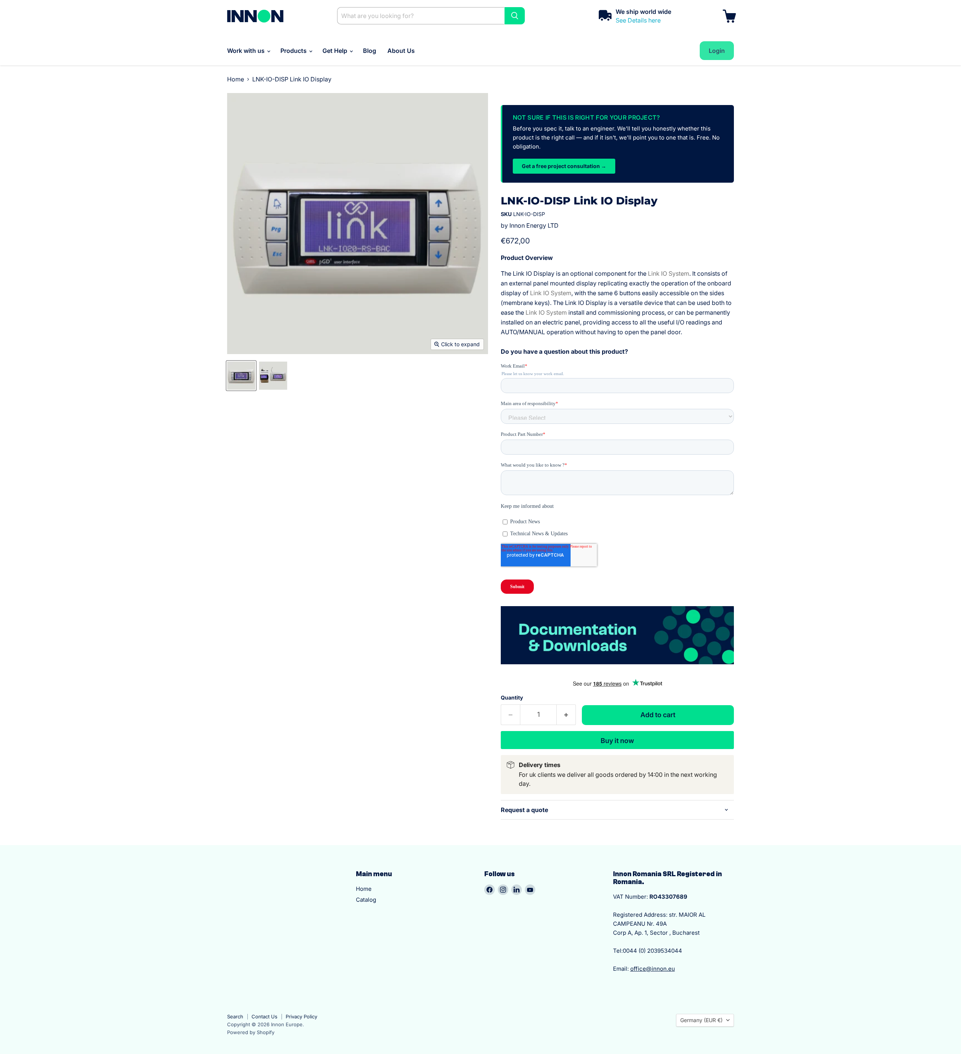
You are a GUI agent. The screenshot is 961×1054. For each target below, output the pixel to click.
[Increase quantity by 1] (566, 714)
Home (235, 79)
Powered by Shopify (250, 1032)
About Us (401, 50)
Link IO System (668, 273)
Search (235, 1016)
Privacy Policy (301, 1016)
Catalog (366, 899)
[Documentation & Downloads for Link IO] (617, 668)
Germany (701, 1020)
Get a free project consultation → (564, 166)
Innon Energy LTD (534, 225)
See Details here (638, 20)
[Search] (515, 15)
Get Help (335, 50)
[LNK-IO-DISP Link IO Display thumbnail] (241, 375)
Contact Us (264, 1016)
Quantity (512, 698)
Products (294, 50)
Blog (369, 50)
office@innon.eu (652, 968)
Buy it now (617, 741)
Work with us (246, 50)
